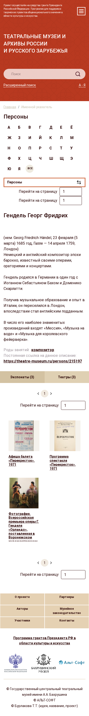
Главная (10, 107)
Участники (22, 620)
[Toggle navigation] (81, 11)
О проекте (22, 597)
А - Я (82, 85)
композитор (42, 350)
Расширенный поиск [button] (20, 85)
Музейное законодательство (67, 611)
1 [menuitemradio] (45, 393)
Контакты (66, 620)
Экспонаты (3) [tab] (22, 377)
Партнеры (66, 597)
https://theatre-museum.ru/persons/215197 (43, 361)
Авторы (22, 608)
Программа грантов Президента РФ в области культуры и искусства (44, 640)
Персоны (14, 182)
